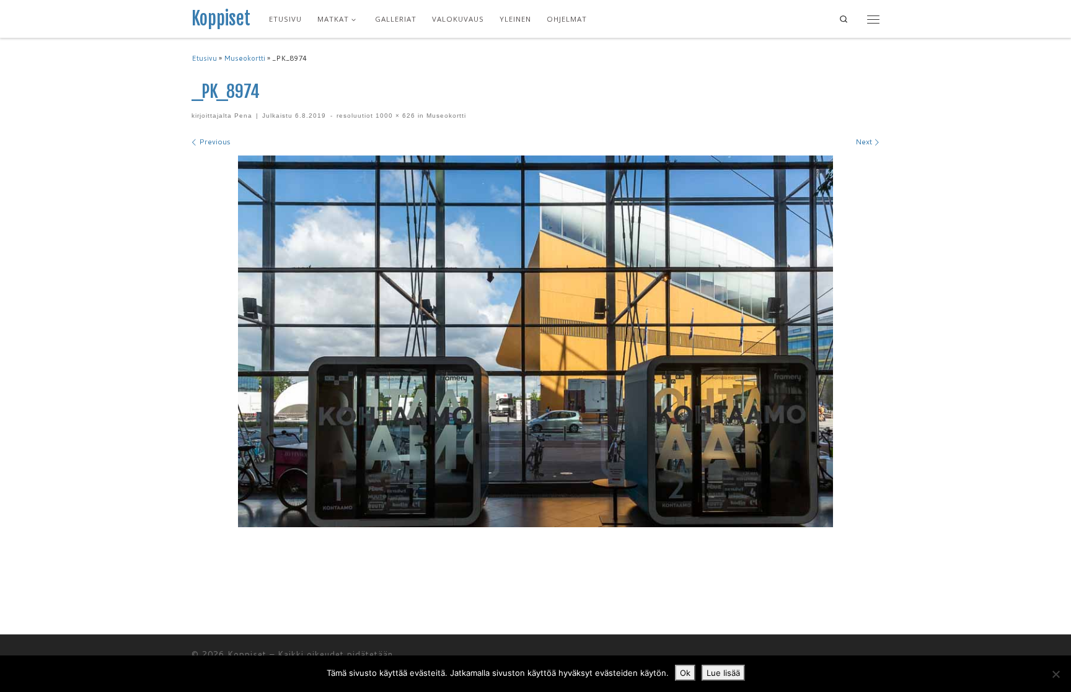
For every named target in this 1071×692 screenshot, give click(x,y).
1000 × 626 (394, 115)
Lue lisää (723, 673)
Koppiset (247, 654)
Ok (685, 673)
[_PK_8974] (535, 341)
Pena (243, 115)
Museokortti (244, 58)
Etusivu (204, 58)
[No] (1055, 674)
